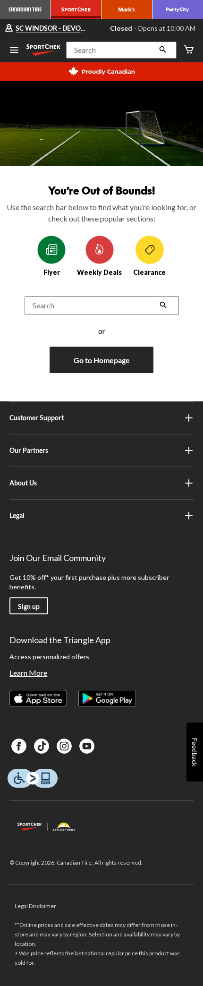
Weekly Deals (99, 272)
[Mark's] (127, 9)
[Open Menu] (14, 51)
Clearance (149, 272)
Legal (17, 515)
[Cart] (188, 50)
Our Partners (28, 450)
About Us (23, 483)
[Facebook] (18, 746)
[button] (121, 50)
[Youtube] (86, 746)
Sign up (29, 607)
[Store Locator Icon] (9, 28)
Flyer (51, 272)
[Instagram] (64, 746)
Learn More (28, 672)
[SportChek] (76, 9)
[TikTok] (41, 746)
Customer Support (36, 418)
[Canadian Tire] (25, 9)
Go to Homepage (102, 360)
